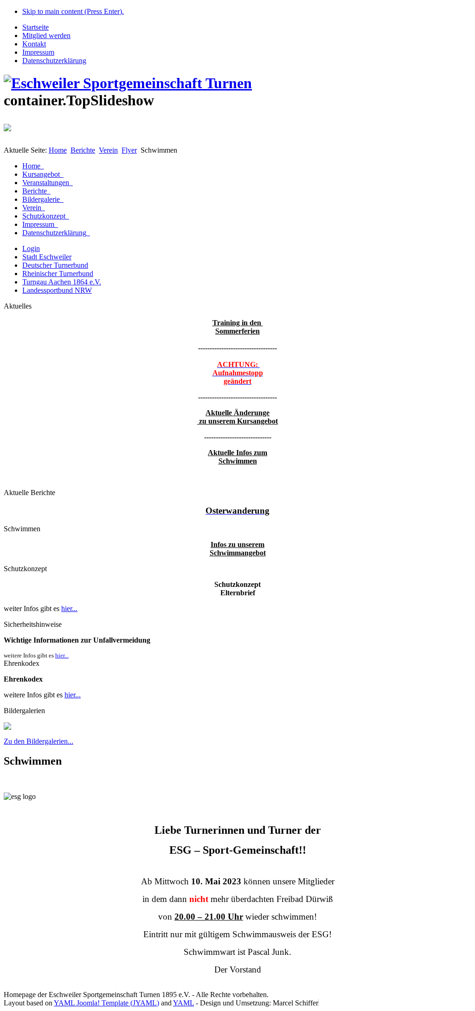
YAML (183, 1003)
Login (31, 248)
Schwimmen (237, 461)
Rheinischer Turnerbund (57, 273)
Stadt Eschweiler (46, 257)
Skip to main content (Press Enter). (73, 11)
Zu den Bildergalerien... (38, 741)
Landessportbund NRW (57, 290)
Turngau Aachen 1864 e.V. (61, 282)
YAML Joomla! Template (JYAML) (106, 1003)
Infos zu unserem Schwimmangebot (238, 549)
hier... (69, 608)
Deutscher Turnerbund (55, 265)
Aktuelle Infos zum (237, 453)
